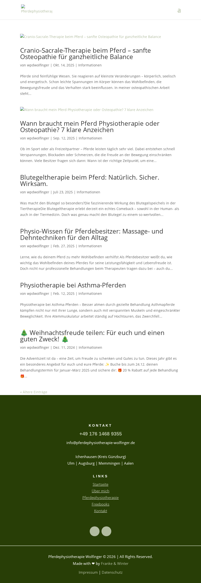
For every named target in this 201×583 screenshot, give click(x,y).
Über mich (100, 490)
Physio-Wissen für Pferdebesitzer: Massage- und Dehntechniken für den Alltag (91, 234)
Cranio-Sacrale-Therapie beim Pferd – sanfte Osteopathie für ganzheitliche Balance (85, 53)
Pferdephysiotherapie (100, 497)
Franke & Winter (114, 563)
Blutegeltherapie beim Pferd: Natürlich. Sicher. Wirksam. (89, 180)
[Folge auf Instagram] (106, 531)
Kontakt (100, 510)
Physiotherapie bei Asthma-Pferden (73, 285)
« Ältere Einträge (33, 392)
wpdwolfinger (38, 65)
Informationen (90, 65)
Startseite (100, 484)
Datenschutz (112, 572)
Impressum (88, 572)
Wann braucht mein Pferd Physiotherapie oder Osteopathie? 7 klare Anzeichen (90, 126)
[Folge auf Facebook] (95, 531)
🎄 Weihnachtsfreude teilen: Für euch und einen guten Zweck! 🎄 (92, 335)
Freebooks (100, 504)
